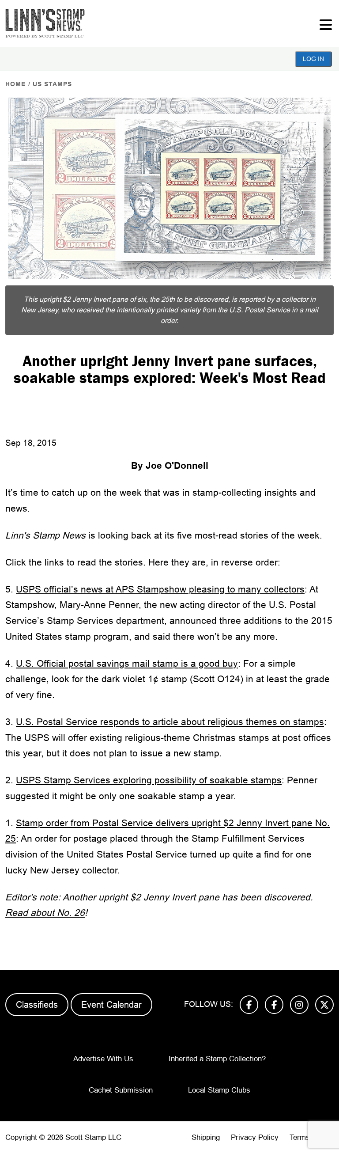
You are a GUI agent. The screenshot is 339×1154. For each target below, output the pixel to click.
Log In (313, 58)
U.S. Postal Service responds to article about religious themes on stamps (170, 722)
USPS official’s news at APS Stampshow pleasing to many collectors (160, 589)
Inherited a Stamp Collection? (217, 1059)
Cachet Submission (121, 1090)
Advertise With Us (103, 1059)
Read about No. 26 (45, 912)
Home (15, 83)
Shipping (206, 1137)
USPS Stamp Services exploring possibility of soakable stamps (149, 780)
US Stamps (52, 83)
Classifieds (37, 1005)
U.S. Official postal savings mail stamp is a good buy (127, 663)
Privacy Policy (255, 1137)
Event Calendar (111, 1005)
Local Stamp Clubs (219, 1090)
